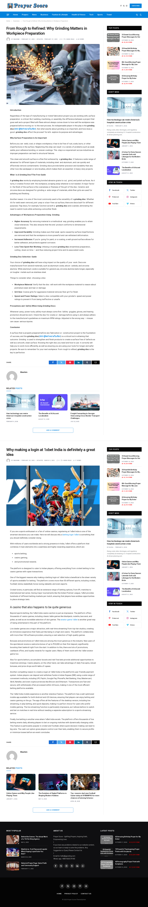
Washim (16, 39)
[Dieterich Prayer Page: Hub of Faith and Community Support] (12, 866)
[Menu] (8, 15)
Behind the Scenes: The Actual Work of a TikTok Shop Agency (34, 838)
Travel (109, 15)
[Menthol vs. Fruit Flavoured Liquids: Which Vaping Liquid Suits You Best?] (12, 852)
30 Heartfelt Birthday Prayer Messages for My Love (131, 49)
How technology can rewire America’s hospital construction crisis (19, 415)
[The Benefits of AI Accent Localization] (53, 402)
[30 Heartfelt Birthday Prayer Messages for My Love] (113, 51)
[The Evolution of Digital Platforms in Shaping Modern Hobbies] (53, 782)
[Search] (137, 14)
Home (15, 15)
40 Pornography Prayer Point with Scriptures (127, 863)
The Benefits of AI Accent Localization (49, 414)
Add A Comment (53, 430)
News (34, 15)
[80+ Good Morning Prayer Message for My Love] (113, 65)
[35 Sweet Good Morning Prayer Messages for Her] (113, 37)
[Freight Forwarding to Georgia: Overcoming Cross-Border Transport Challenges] (85, 402)
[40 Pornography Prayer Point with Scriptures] (106, 864)
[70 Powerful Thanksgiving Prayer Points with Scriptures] (106, 852)
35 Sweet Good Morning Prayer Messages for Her (131, 36)
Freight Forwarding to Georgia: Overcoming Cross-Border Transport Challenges (85, 415)
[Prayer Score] (27, 6)
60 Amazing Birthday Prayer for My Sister (129, 77)
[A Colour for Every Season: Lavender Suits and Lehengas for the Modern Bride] (113, 155)
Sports (100, 15)
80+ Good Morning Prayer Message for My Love (131, 63)
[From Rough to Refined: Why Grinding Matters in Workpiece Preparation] (53, 74)
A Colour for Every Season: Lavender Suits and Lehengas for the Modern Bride (131, 155)
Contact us (86, 894)
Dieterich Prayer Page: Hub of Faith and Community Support (34, 864)
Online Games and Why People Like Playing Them (131, 141)
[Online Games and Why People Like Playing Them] (113, 143)
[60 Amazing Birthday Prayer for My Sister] (113, 78)
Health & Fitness (78, 15)
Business (44, 15)
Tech (91, 15)
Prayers (25, 15)
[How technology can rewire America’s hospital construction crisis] (20, 402)
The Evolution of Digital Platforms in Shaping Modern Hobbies (53, 794)
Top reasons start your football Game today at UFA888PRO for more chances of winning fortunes (85, 795)
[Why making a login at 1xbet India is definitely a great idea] (53, 495)
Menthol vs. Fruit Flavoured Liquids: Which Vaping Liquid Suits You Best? (34, 851)
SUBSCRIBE (136, 6)
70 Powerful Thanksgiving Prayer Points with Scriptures (127, 850)
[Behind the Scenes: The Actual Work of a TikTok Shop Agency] (12, 839)
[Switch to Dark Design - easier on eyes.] (140, 15)
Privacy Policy (71, 894)
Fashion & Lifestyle (60, 15)
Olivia (111, 126)
